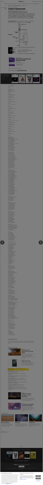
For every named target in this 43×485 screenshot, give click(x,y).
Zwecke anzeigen (38, 480)
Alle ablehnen (38, 478)
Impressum (10, 483)
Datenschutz (7, 483)
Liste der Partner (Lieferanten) (23, 479)
